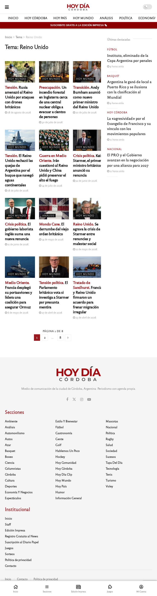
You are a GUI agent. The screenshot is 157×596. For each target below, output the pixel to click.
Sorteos (10, 554)
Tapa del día (114, 462)
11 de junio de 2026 (17, 244)
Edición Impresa (15, 530)
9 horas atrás (116, 66)
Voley (109, 486)
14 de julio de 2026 (51, 185)
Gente (59, 439)
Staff (8, 524)
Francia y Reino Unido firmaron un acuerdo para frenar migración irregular (87, 297)
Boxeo (9, 456)
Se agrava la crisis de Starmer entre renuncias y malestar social (86, 233)
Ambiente (11, 421)
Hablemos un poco (67, 451)
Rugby (110, 439)
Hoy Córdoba (36, 18)
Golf (58, 445)
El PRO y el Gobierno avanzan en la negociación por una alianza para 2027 (128, 159)
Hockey (60, 456)
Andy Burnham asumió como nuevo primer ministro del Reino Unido (86, 97)
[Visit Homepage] (78, 7)
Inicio (13, 18)
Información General (68, 498)
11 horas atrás (116, 139)
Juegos (9, 548)
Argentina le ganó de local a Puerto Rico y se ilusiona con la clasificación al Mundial (129, 89)
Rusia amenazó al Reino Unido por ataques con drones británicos (19, 97)
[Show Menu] (7, 7)
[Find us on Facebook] (67, 399)
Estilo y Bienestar (66, 421)
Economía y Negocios (19, 492)
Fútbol (112, 49)
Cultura (10, 480)
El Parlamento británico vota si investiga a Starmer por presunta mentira (54, 294)
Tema (19, 37)
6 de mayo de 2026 (17, 312)
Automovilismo (15, 433)
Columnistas (13, 468)
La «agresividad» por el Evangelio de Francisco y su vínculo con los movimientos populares (129, 126)
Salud (109, 445)
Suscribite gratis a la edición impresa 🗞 (78, 25)
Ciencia (9, 462)
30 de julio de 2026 (52, 122)
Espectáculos (13, 498)
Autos (8, 439)
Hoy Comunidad (65, 462)
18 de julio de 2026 (17, 190)
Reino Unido (34, 37)
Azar (8, 445)
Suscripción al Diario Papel (22, 542)
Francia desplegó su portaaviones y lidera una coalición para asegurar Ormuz (18, 294)
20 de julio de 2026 (85, 112)
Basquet (113, 75)
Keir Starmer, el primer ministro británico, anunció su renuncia (87, 165)
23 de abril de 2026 (85, 317)
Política (125, 18)
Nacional (114, 149)
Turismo (111, 480)
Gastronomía (63, 433)
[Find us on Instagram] (81, 399)
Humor (60, 492)
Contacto (10, 565)
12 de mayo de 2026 (86, 249)
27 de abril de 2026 (51, 312)
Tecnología (112, 468)
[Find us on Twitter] (74, 399)
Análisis (106, 18)
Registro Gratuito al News (21, 536)
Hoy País (60, 18)
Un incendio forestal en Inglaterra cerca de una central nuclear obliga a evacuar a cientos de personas (53, 102)
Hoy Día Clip (63, 474)
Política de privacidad (18, 560)
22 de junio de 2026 (86, 180)
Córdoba (10, 474)
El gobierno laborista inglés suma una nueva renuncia (19, 231)
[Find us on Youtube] (89, 399)
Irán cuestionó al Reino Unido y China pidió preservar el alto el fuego (53, 167)
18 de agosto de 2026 (19, 112)
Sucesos (111, 456)
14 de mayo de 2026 (52, 239)
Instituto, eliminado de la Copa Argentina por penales (129, 58)
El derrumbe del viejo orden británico (54, 228)
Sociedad (111, 451)
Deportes (11, 486)
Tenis (109, 474)
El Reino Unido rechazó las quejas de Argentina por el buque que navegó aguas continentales (19, 170)
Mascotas (112, 421)
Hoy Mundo (83, 18)
